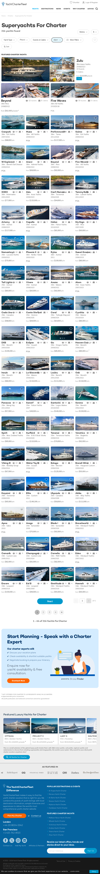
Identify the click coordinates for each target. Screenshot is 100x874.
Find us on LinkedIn (24, 840)
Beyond (6, 100)
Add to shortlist (47, 59)
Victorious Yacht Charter (58, 825)
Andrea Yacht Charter (57, 828)
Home (3, 16)
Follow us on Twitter (11, 840)
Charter (10, 16)
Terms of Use (61, 861)
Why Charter (79, 9)
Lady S (63, 736)
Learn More (74, 871)
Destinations (47, 9)
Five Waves (58, 100)
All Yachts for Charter (18, 757)
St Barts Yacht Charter (57, 798)
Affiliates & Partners (36, 845)
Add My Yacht (20, 845)
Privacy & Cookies (74, 861)
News (58, 9)
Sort (7, 47)
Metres (82, 32)
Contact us (36, 815)
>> (61, 612)
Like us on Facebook (5, 840)
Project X (38, 736)
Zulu (79, 61)
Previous (76, 600)
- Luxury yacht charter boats (14, 4)
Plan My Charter (14, 815)
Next (50, 601)
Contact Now (18, 680)
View (79, 79)
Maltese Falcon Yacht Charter (60, 818)
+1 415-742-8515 (11, 832)
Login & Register (91, 2)
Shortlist (76, 2)
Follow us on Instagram (18, 840)
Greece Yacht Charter (57, 801)
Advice (90, 9)
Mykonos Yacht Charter (57, 804)
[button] (21, 122)
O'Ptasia (9, 736)
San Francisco (10, 829)
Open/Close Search (96, 9)
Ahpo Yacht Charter (56, 835)
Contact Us (7, 845)
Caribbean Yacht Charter (58, 808)
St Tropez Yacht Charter (58, 791)
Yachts (35, 9)
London (7, 821)
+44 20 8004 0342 (13, 825)
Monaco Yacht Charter (57, 794)
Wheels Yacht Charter (57, 821)
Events (67, 9)
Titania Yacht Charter (57, 831)
